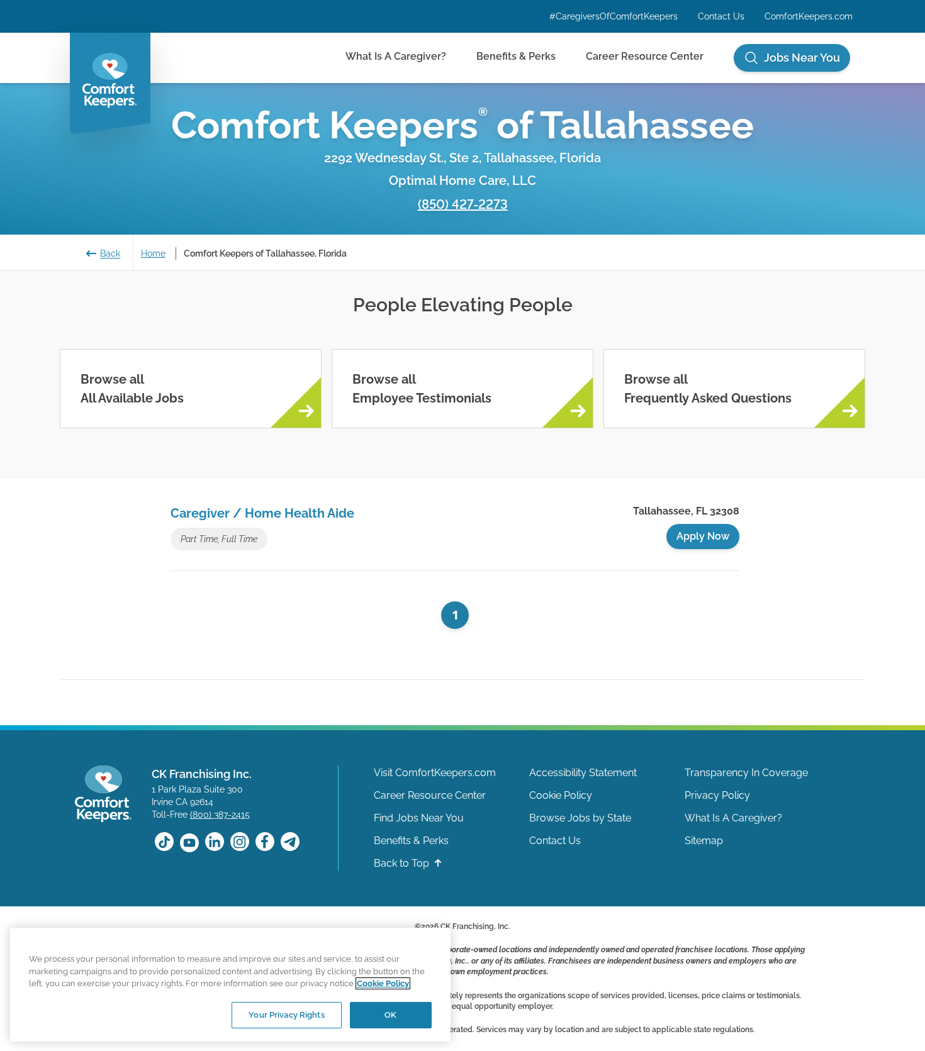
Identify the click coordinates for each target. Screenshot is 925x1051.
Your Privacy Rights (286, 1015)
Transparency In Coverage (746, 773)
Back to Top (403, 863)
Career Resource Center (645, 56)
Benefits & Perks (516, 56)
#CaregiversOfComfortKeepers (613, 16)
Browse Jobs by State (580, 818)
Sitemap (704, 841)
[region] (230, 984)
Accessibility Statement (583, 773)
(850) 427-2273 (463, 204)
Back (110, 253)
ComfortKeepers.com (809, 16)
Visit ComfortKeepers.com (435, 773)
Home (153, 253)
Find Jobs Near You (419, 818)
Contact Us (721, 16)
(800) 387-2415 (220, 814)
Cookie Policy (560, 795)
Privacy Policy (717, 795)
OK (390, 1015)
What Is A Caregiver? (395, 56)
